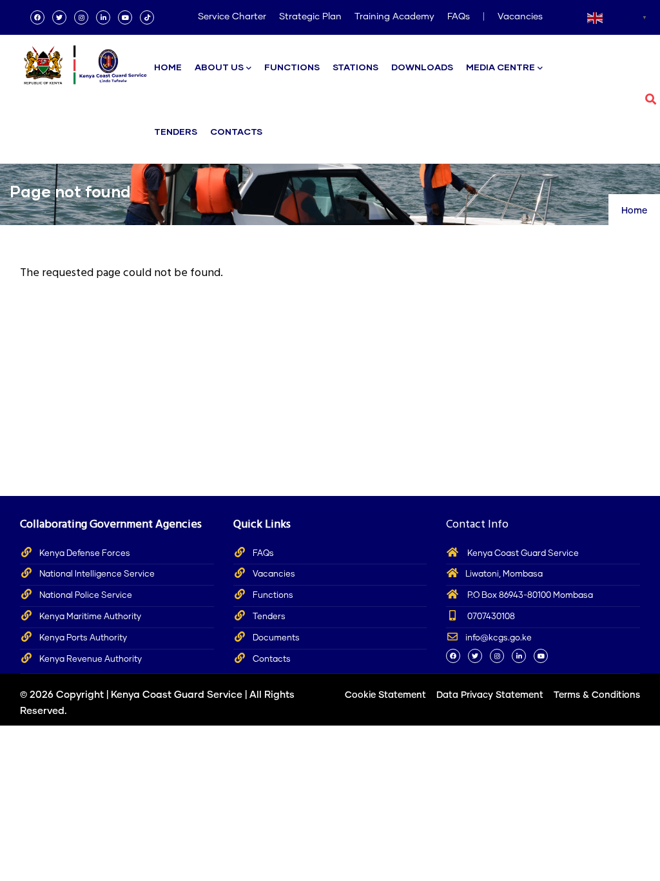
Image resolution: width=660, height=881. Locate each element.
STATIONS (355, 66)
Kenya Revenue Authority (90, 659)
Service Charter (232, 16)
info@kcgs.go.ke (498, 638)
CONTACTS (236, 131)
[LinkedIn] (103, 17)
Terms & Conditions (597, 695)
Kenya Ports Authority (83, 638)
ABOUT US (219, 66)
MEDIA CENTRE (500, 66)
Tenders (269, 617)
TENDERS (175, 131)
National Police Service (85, 595)
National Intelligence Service (97, 574)
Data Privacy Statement (489, 695)
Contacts (272, 659)
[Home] (84, 61)
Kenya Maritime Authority (90, 617)
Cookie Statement (385, 695)
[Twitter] (59, 17)
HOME (168, 66)
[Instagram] (81, 17)
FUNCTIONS (292, 66)
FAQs (458, 16)
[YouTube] (125, 17)
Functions (273, 595)
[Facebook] (37, 17)
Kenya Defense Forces (84, 553)
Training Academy (394, 16)
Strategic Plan (310, 16)
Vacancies (520, 16)
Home (634, 210)
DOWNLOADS (422, 66)
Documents (276, 638)
